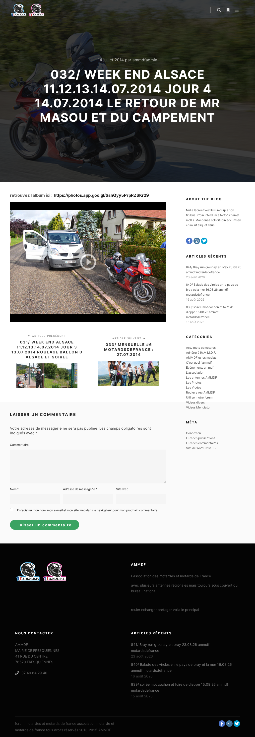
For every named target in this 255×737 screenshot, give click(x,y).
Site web (122, 489)
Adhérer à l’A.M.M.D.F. (201, 352)
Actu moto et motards (201, 347)
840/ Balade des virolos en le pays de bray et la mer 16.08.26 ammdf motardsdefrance (212, 289)
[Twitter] (204, 241)
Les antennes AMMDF (201, 377)
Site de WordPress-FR (201, 448)
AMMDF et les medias (201, 357)
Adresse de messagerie (80, 489)
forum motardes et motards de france (45, 723)
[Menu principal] (236, 10)
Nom (14, 489)
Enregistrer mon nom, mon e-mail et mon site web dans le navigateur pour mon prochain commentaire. (87, 510)
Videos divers (195, 402)
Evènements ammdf (199, 367)
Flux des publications (200, 438)
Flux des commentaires (202, 443)
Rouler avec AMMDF (200, 392)
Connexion (193, 433)
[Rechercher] (218, 10)
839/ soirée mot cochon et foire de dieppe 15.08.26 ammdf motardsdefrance (210, 312)
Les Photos (193, 382)
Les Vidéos (193, 387)
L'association (195, 372)
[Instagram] (196, 241)
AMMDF (104, 730)
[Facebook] (189, 241)
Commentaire (19, 445)
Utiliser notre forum (199, 397)
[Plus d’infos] (227, 10)
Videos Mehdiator (198, 407)
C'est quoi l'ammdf (199, 362)
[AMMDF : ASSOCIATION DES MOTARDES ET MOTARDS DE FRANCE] (35, 10)
